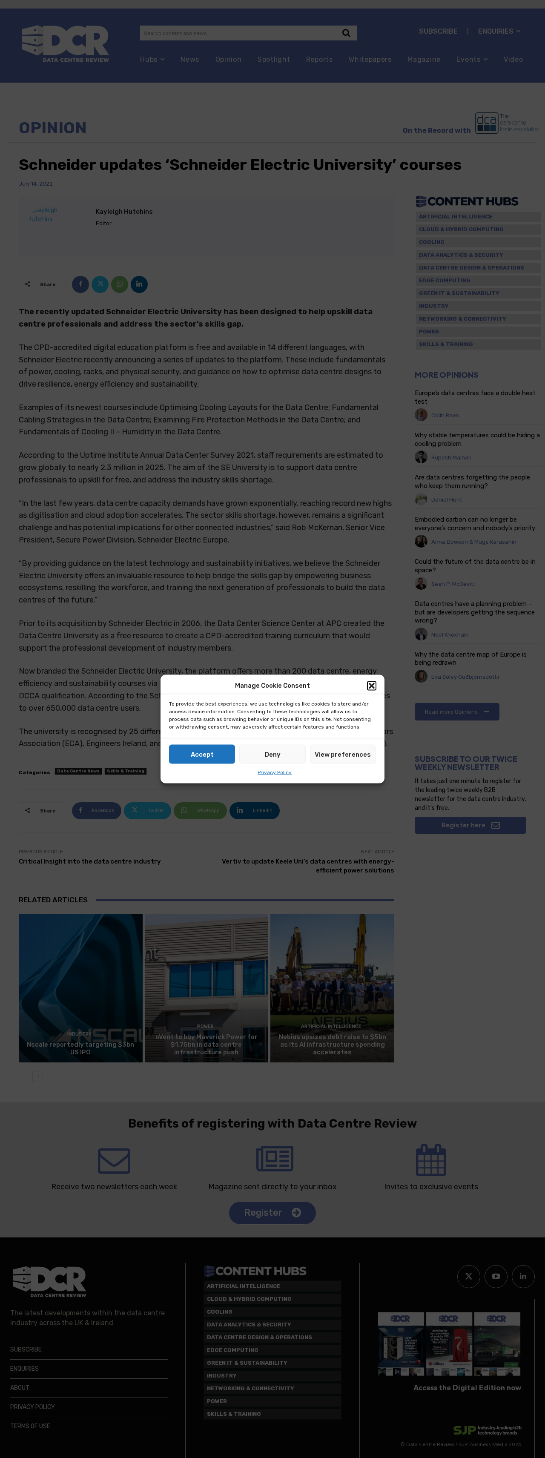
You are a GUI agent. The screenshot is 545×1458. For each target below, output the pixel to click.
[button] (371, 685)
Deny (273, 754)
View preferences (343, 754)
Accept (202, 754)
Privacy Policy (275, 772)
